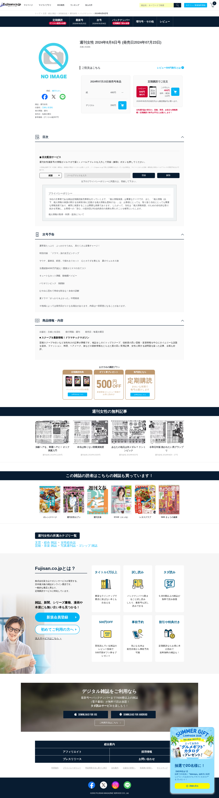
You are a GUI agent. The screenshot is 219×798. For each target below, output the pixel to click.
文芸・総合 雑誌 (49, 13)
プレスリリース (72, 759)
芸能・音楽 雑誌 (46, 545)
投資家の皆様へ (146, 768)
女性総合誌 (62, 13)
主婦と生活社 (47, 107)
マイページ (28, 5)
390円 (113, 105)
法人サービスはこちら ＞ (48, 638)
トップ (37, 13)
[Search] (177, 5)
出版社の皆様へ (129, 768)
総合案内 (109, 744)
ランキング (74, 5)
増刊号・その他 (145, 21)
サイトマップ (162, 768)
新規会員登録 (57, 617)
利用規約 (55, 768)
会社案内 (114, 768)
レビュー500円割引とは (170, 67)
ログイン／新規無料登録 (195, 5)
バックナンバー (86, 13)
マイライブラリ (45, 5)
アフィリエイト (72, 751)
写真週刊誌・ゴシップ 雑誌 (79, 545)
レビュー (165, 21)
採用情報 (146, 751)
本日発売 (60, 5)
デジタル (90, 105)
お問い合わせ (147, 759)
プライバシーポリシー (72, 768)
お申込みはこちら (77, 394)
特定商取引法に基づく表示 (96, 768)
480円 (113, 92)
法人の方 (88, 5)
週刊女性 (73, 13)
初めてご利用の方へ (57, 629)
